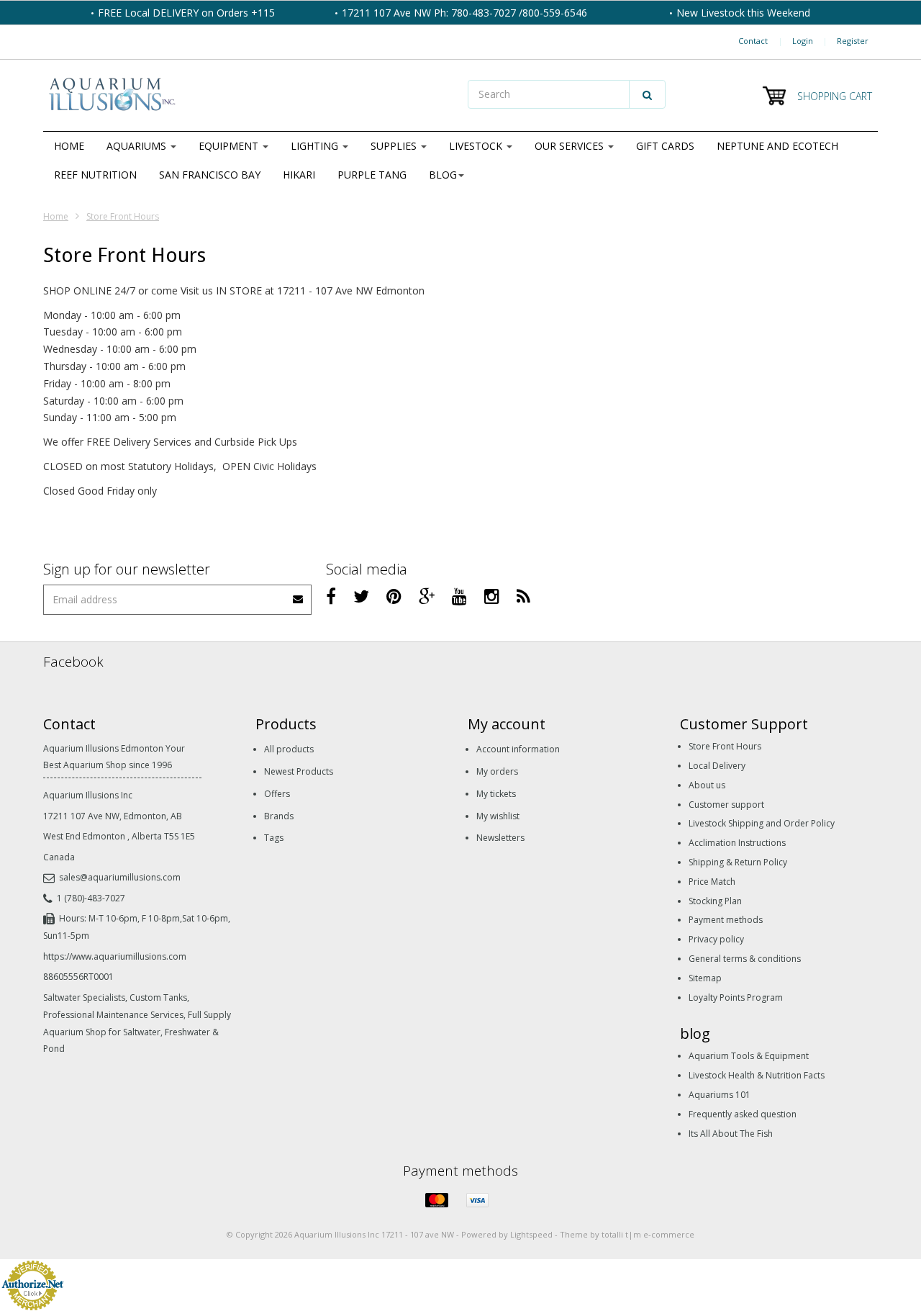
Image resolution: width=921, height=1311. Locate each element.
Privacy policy (716, 939)
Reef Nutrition (95, 174)
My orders (497, 771)
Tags (273, 838)
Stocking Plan (715, 901)
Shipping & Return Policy (738, 862)
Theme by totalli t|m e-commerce (627, 1234)
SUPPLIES (395, 146)
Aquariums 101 (719, 1095)
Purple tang (372, 174)
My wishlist (498, 816)
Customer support (726, 804)
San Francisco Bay (209, 174)
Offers (277, 794)
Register (852, 40)
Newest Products (298, 771)
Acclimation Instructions (737, 843)
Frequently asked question (743, 1114)
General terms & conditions (745, 958)
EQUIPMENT (230, 146)
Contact (753, 40)
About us (707, 785)
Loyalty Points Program (736, 997)
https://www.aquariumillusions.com (114, 956)
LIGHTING (316, 146)
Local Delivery (717, 766)
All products (289, 749)
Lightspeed (531, 1234)
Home (69, 146)
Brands (279, 816)
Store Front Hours (122, 216)
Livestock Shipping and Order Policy (762, 823)
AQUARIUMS (137, 146)
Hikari (299, 174)
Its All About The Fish (731, 1133)
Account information (518, 749)
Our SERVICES (571, 146)
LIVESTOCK (477, 146)
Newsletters (500, 838)
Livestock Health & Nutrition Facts (757, 1075)
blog (443, 174)
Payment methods (726, 920)
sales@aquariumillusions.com (120, 877)
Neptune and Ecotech (777, 146)
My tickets (496, 794)
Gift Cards (665, 146)
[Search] (647, 94)
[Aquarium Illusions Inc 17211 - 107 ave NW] (248, 96)
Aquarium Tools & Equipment (749, 1056)
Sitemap (705, 978)
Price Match (712, 881)
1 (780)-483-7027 (91, 898)
